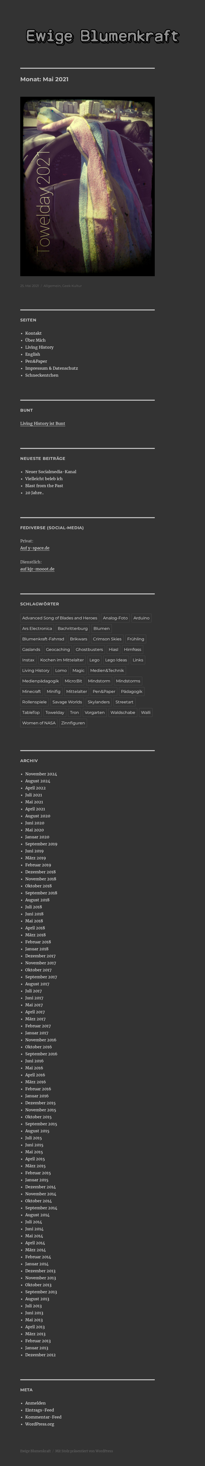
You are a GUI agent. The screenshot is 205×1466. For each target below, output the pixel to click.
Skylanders (99, 702)
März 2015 (35, 1165)
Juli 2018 (33, 906)
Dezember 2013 (40, 1270)
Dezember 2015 (40, 1102)
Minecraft (31, 691)
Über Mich (35, 340)
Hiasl (113, 649)
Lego (95, 660)
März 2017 (35, 1018)
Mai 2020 (34, 829)
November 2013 (40, 1277)
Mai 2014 (34, 1235)
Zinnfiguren (73, 723)
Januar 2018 (36, 948)
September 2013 (41, 1291)
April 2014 (35, 1242)
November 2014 (40, 1193)
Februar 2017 (38, 1025)
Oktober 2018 (38, 885)
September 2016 (41, 1053)
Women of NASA (39, 723)
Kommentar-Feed (43, 1417)
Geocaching (58, 649)
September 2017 (41, 976)
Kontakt (33, 333)
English (32, 354)
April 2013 (35, 1326)
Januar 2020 (37, 836)
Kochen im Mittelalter (62, 660)
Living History (39, 347)
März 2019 (35, 857)
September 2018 (41, 892)
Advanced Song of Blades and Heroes (59, 618)
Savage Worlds (67, 702)
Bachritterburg (73, 628)
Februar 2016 (38, 1088)
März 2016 (35, 1081)
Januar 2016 (37, 1095)
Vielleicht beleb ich (44, 478)
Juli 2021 (33, 794)
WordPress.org (39, 1424)
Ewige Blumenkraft (35, 1451)
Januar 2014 (36, 1263)
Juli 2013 (33, 1305)
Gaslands (31, 649)
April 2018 (35, 927)
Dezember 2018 (40, 871)
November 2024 (41, 773)
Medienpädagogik (40, 681)
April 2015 (35, 1158)
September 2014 (41, 1207)
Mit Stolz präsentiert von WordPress (84, 1451)
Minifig (53, 691)
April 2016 (35, 1074)
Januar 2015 (36, 1179)
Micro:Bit (73, 681)
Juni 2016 (34, 1060)
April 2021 (35, 808)
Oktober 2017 (38, 969)
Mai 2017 (34, 1004)
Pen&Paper (36, 361)
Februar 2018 (38, 941)
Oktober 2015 (38, 1116)
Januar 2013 (36, 1347)
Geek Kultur (72, 286)
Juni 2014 (34, 1228)
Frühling (135, 639)
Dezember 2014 (40, 1186)
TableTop (31, 712)
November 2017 (40, 962)
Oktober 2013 (38, 1284)
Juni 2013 (34, 1312)
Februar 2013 (38, 1340)
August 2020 (37, 815)
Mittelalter (76, 691)
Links (138, 660)
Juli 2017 (33, 990)
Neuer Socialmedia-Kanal (50, 471)
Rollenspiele (34, 702)
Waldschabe (122, 712)
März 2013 (35, 1333)
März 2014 (35, 1249)
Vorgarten (95, 712)
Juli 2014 (33, 1221)
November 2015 (40, 1109)
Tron (74, 712)
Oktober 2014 (38, 1200)
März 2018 (35, 934)
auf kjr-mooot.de (37, 568)
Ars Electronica (37, 628)
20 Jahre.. (34, 492)
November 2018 (40, 878)
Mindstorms (128, 681)
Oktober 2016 (38, 1046)
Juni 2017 (34, 997)
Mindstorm (99, 681)
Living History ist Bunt (42, 423)
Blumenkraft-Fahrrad (43, 639)
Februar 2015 (38, 1172)
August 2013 (37, 1298)
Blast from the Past (44, 485)
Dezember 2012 (40, 1354)
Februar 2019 (38, 864)
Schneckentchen (41, 375)
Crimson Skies (107, 639)
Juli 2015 (33, 1137)
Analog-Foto (115, 618)
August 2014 (37, 1214)
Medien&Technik (107, 670)
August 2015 (37, 1130)
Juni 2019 (34, 850)
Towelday (55, 712)
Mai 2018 (34, 920)
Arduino (142, 618)
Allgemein (52, 286)
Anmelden (35, 1403)
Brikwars (78, 639)
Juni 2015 (34, 1144)
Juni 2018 (34, 913)
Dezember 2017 (40, 955)
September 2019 (41, 843)
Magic (78, 670)
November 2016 (40, 1039)
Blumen (102, 628)
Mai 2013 (34, 1319)
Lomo (61, 670)
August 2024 (37, 780)
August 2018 (37, 899)
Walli (145, 712)
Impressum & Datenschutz (51, 368)
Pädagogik (131, 691)
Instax (28, 660)
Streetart (125, 702)
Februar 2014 (38, 1256)
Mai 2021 (34, 801)
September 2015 (41, 1123)
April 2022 (35, 787)
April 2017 (35, 1011)
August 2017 (37, 983)
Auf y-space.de (35, 547)
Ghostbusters (89, 649)
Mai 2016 (34, 1067)
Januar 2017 (36, 1032)
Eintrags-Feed (39, 1410)
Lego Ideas (116, 660)
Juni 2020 (34, 822)
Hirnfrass (132, 649)
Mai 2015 (34, 1151)
